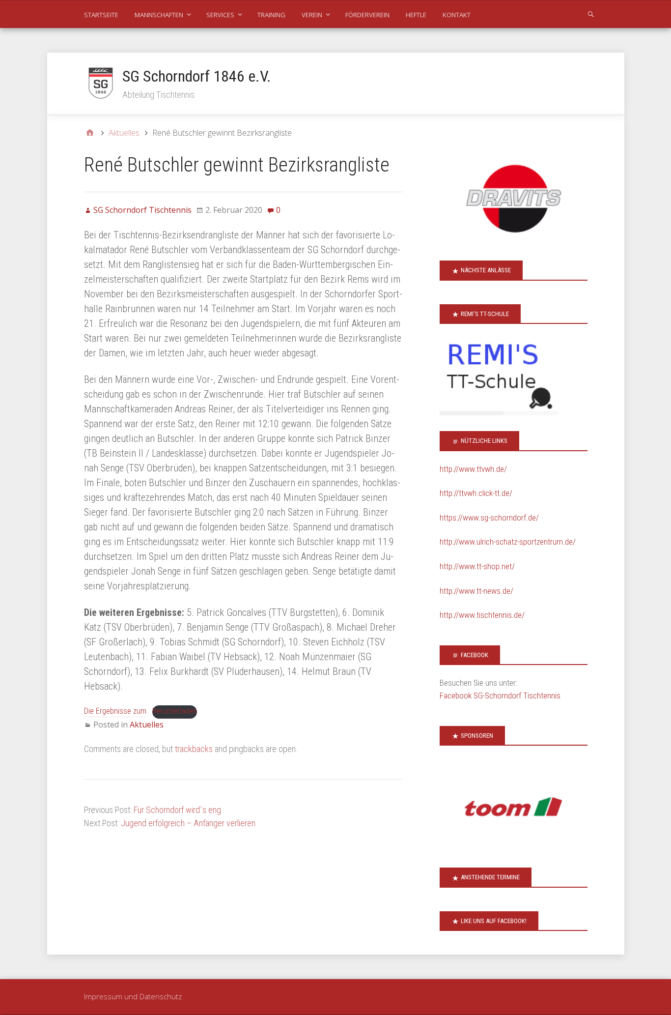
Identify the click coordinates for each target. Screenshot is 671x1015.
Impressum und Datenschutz (133, 996)
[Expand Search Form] (591, 13)
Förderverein (367, 14)
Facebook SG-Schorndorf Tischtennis (500, 695)
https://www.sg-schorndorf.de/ (489, 517)
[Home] (90, 133)
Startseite (101, 14)
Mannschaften (159, 14)
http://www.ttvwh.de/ (473, 469)
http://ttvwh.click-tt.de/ (476, 493)
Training (271, 14)
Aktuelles (147, 724)
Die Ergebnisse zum (115, 711)
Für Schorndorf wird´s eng (177, 810)
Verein (312, 14)
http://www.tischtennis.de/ (482, 615)
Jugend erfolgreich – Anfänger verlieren (188, 823)
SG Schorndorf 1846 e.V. (196, 76)
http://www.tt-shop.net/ (477, 566)
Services (220, 14)
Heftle (416, 14)
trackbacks (194, 749)
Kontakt (457, 14)
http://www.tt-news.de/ (476, 591)
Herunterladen (174, 711)
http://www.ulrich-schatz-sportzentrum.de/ (508, 542)
